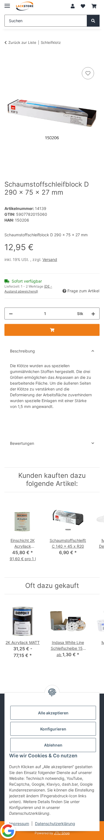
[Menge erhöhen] (93, 313)
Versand (49, 259)
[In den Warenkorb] (8, 60)
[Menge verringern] (11, 313)
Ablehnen (53, 745)
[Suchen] (93, 21)
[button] (73, 6)
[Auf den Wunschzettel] (88, 73)
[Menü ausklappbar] (7, 3)
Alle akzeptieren (53, 712)
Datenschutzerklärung (55, 823)
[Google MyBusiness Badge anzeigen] (8, 830)
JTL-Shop (62, 833)
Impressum (19, 823)
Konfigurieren (53, 729)
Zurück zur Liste (22, 42)
